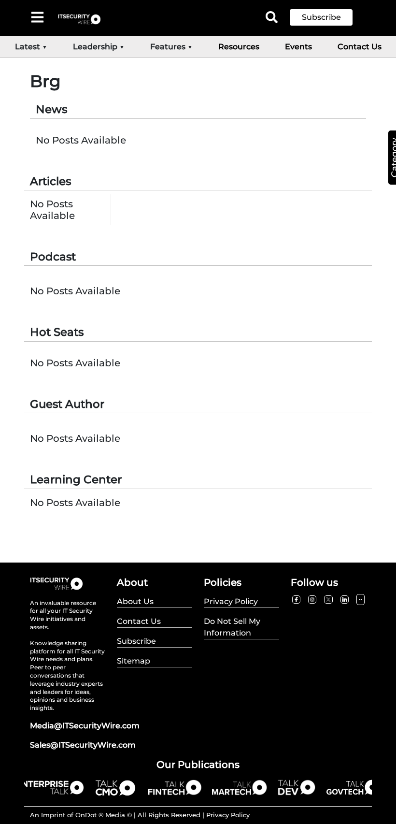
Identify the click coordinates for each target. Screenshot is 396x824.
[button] (328, 17)
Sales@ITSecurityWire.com (83, 745)
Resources (238, 46)
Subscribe (321, 17)
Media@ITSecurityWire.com (85, 725)
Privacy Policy (228, 815)
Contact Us (360, 46)
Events (298, 46)
